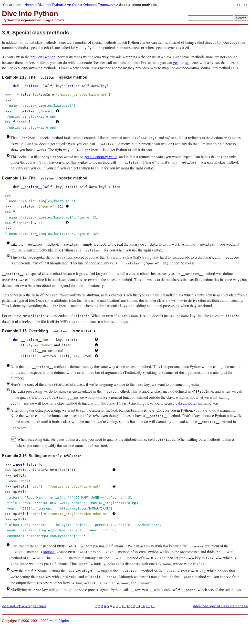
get (175, 62)
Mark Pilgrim (59, 621)
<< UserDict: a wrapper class (24, 606)
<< (238, 4)
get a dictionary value (100, 156)
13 (138, 606)
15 (148, 606)
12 (133, 606)
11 (128, 606)
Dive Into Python (50, 5)
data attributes (186, 403)
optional (49, 551)
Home (29, 5)
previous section (43, 56)
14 (143, 606)
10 (123, 606)
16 (153, 606)
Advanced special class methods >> (220, 606)
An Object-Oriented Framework (91, 5)
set (187, 62)
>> (246, 4)
